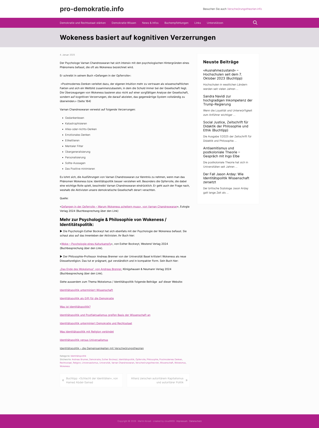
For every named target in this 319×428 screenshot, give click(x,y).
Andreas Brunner (80, 359)
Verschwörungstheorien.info (244, 8)
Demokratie (95, 359)
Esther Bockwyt (110, 359)
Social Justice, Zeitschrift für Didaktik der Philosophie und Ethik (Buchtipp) (225, 126)
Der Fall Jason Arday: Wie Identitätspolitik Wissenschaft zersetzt (226, 178)
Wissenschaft (166, 362)
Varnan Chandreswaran (122, 362)
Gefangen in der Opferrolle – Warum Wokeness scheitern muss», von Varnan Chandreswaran (119, 206)
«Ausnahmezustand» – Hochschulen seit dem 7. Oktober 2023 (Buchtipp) (222, 74)
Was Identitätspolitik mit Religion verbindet (87, 331)
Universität (104, 362)
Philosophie (152, 359)
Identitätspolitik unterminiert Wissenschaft (86, 290)
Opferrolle (141, 359)
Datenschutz (195, 421)
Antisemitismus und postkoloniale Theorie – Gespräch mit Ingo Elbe (221, 152)
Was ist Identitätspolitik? (75, 306)
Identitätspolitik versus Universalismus (84, 340)
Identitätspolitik (78, 356)
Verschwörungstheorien (147, 362)
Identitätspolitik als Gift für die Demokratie (87, 298)
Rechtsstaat (66, 362)
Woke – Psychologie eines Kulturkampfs (86, 243)
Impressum (181, 421)
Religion (77, 362)
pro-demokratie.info (92, 9)
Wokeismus (180, 362)
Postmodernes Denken (170, 359)
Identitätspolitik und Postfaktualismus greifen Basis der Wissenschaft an (105, 315)
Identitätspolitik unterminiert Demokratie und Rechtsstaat (96, 323)
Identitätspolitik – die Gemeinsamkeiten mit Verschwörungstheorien (102, 348)
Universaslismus (90, 362)
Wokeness (65, 366)
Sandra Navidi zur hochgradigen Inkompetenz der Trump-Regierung (227, 100)
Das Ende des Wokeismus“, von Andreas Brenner (91, 269)
